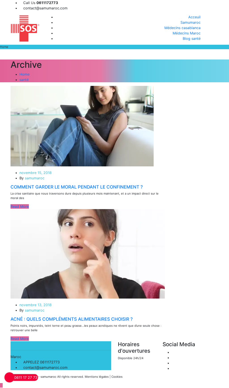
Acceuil (194, 17)
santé (24, 79)
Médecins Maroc (187, 33)
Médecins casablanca (182, 27)
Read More (20, 206)
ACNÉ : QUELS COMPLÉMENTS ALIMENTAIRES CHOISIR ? (72, 319)
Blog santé (192, 38)
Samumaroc (190, 22)
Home (24, 74)
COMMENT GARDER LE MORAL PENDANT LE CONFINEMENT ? (77, 187)
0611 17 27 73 (25, 377)
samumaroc (35, 178)
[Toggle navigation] (224, 56)
